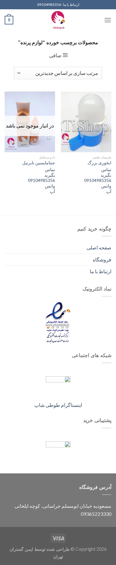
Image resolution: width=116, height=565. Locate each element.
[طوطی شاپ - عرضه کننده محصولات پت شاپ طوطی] (58, 20)
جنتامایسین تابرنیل (38, 162)
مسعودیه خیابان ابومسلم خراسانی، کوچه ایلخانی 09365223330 (63, 510)
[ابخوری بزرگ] (86, 122)
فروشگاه (102, 259)
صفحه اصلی (99, 247)
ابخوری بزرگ (99, 162)
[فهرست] (107, 20)
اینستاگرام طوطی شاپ (58, 405)
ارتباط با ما (100, 271)
